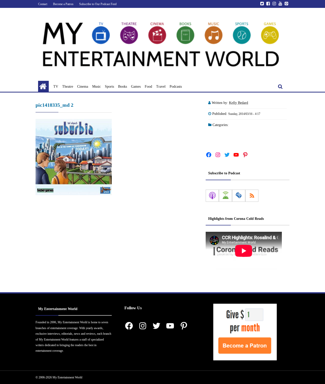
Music (96, 86)
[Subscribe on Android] (225, 196)
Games (136, 86)
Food (148, 86)
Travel (161, 86)
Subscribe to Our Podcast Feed (98, 4)
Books (122, 86)
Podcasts (176, 86)
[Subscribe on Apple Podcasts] (212, 196)
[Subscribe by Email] (238, 196)
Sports (109, 86)
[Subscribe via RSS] (251, 196)
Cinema (82, 86)
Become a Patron (63, 4)
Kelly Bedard (238, 103)
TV (55, 86)
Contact (42, 4)
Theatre (67, 86)
